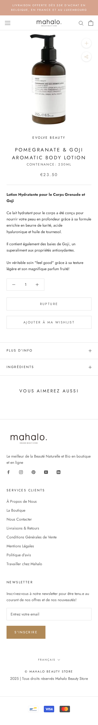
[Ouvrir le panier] (90, 23)
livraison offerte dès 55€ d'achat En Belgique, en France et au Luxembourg (49, 7)
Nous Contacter (19, 519)
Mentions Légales (20, 546)
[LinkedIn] (58, 472)
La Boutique (16, 510)
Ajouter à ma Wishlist (49, 322)
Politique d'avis (19, 555)
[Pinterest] (33, 472)
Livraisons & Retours (23, 528)
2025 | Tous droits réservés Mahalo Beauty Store (49, 678)
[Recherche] (81, 23)
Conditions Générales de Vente (32, 537)
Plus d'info (19, 350)
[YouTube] (46, 472)
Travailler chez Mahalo (24, 564)
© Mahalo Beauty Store (49, 671)
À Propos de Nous (22, 501)
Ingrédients (20, 367)
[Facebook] (8, 472)
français (46, 660)
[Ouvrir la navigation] (7, 23)
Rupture (49, 304)
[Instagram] (21, 472)
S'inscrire (26, 632)
